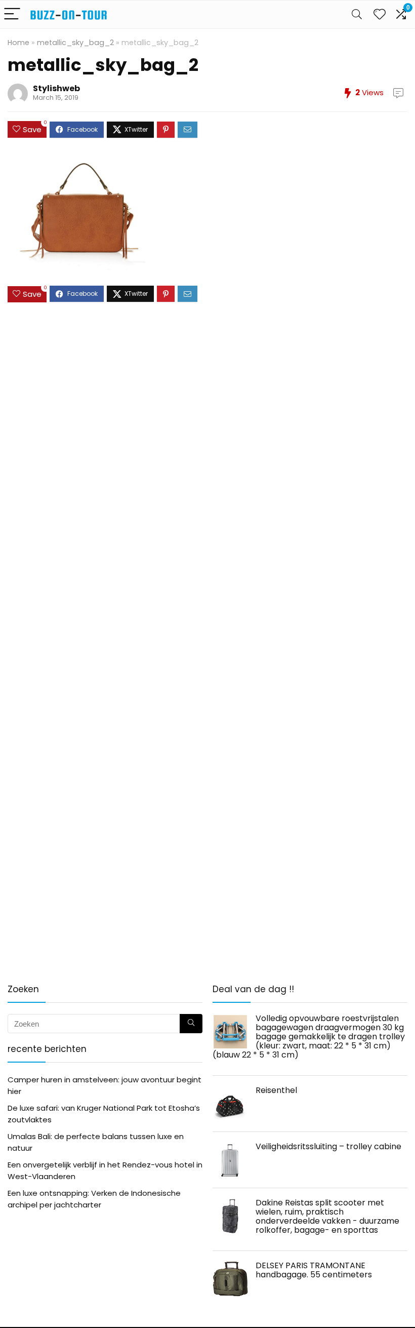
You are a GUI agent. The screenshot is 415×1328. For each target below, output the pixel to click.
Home (18, 42)
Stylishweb (56, 88)
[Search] (357, 14)
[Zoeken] (191, 1023)
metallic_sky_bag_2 (75, 42)
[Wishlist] (380, 14)
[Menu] (12, 14)
